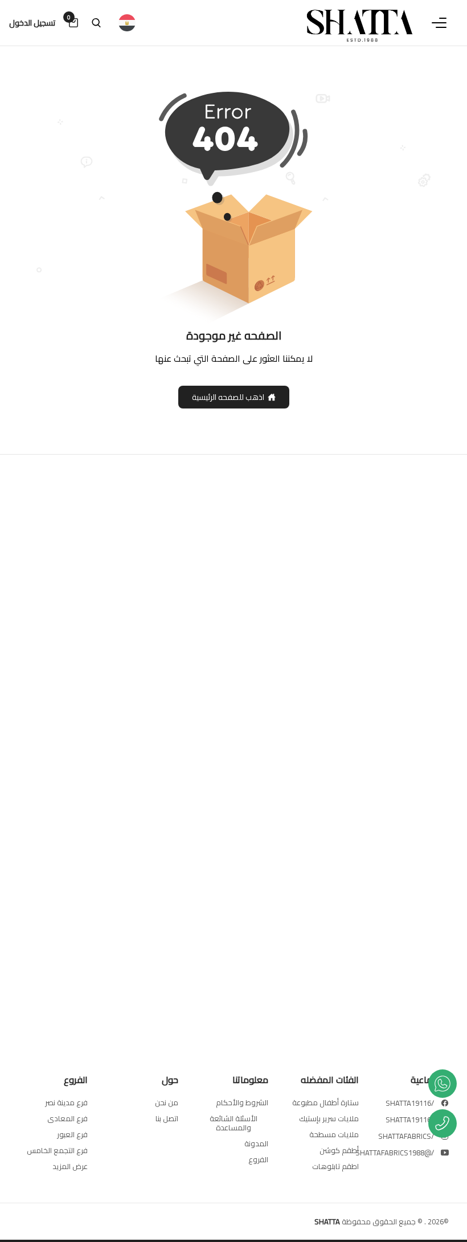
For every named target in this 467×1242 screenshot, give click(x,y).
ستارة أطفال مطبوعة (325, 1102)
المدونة (256, 1143)
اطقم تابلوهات (335, 1166)
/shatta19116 (410, 1103)
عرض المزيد (70, 1166)
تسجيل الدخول (32, 22)
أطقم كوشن (339, 1150)
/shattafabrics (406, 1136)
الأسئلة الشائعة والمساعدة (233, 1123)
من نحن (166, 1102)
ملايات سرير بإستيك (329, 1118)
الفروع (258, 1159)
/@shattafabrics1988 (394, 1152)
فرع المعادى (67, 1118)
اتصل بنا (166, 1118)
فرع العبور (72, 1134)
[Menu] (439, 23)
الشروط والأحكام (242, 1102)
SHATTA (327, 1221)
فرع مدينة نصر (66, 1102)
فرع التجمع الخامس (57, 1150)
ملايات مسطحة (334, 1134)
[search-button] (96, 22)
